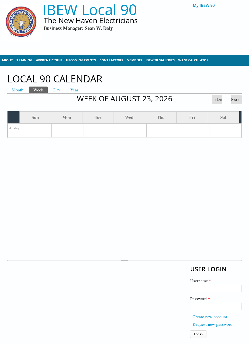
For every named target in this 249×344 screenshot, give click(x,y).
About (7, 60)
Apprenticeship (49, 60)
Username (200, 280)
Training (24, 60)
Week (40, 90)
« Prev (218, 99)
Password (200, 298)
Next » (235, 99)
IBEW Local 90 (89, 10)
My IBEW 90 (204, 5)
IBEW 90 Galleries (160, 60)
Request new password (212, 324)
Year (74, 90)
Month (17, 90)
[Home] (21, 27)
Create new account (210, 316)
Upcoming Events (81, 60)
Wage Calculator (193, 60)
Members (134, 60)
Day (56, 90)
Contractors (111, 60)
